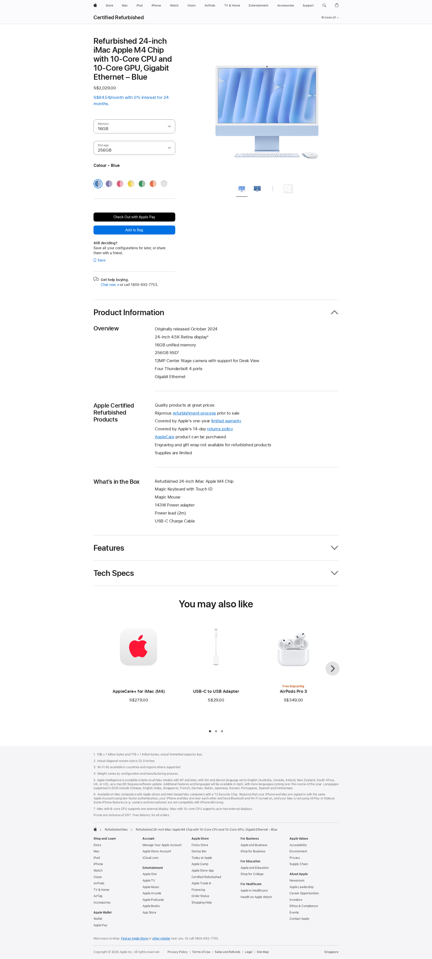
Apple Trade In (201, 883)
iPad (97, 858)
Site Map (263, 952)
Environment (298, 851)
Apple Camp (200, 864)
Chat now (110, 285)
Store (97, 845)
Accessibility (298, 845)
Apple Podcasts (153, 900)
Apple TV (148, 880)
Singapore (331, 952)
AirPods (99, 883)
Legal (248, 952)
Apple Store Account (156, 851)
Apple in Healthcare (254, 890)
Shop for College (252, 874)
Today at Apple (202, 858)
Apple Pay (101, 925)
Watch (98, 870)
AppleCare (164, 436)
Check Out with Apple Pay (135, 217)
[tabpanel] (267, 107)
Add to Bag (134, 230)
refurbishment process (194, 413)
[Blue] (98, 183)
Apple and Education (254, 868)
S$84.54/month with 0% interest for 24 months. (131, 100)
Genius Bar (199, 851)
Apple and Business (253, 845)
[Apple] (95, 829)
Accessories (102, 902)
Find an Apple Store (134, 938)
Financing (198, 890)
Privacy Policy (178, 952)
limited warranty (226, 420)
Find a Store (200, 845)
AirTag (98, 896)
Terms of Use (201, 952)
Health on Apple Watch (256, 897)
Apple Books (151, 906)
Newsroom (297, 880)
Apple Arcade (151, 893)
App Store (149, 912)
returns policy (220, 428)
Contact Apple (299, 919)
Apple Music (150, 887)
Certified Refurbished (119, 17)
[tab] (242, 189)
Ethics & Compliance (304, 906)
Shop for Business (252, 851)
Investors (296, 900)
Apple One (149, 874)
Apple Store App (203, 870)
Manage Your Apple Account (162, 845)
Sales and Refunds (227, 952)
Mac (97, 851)
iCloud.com (150, 858)
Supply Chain (299, 864)
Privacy (295, 858)
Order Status (200, 896)
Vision (98, 877)
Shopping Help (202, 902)
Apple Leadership (302, 887)
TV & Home (101, 890)
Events (294, 912)
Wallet (98, 919)
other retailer (161, 938)
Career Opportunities (304, 893)
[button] (324, 5)
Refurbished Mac (116, 829)
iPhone (98, 864)
